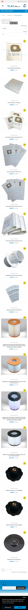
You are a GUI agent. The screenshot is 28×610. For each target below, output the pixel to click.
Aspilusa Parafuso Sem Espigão (14, 525)
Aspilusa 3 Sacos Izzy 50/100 (14, 310)
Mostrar (25, 31)
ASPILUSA (9, 15)
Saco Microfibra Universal (14, 68)
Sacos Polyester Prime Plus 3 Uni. (14, 206)
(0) (17, 66)
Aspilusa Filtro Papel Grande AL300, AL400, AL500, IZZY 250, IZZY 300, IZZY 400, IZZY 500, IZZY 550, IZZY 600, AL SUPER (14, 346)
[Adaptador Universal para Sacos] (14, 259)
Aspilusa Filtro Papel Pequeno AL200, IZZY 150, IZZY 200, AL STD (14, 382)
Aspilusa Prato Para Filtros (14, 559)
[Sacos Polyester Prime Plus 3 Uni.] (14, 190)
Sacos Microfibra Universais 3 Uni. (14, 137)
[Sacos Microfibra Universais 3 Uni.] (14, 121)
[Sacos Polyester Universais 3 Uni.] (14, 224)
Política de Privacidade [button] (8, 603)
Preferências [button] (8, 607)
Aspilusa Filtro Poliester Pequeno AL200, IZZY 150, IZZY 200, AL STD (14, 455)
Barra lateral (6, 20)
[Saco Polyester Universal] (14, 86)
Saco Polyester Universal (14, 102)
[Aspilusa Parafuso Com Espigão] (14, 474)
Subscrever (20, 588)
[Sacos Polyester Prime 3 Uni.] (14, 155)
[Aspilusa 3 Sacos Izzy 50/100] (14, 293)
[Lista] (13, 23)
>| (10, 570)
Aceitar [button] (20, 607)
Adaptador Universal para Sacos (14, 275)
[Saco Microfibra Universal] (14, 52)
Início (3, 15)
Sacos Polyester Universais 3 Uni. (14, 241)
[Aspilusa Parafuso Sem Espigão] (14, 508)
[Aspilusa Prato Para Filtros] (14, 543)
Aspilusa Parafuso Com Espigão (14, 490)
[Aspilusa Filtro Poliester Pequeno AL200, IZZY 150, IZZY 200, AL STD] (14, 438)
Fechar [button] (24, 597)
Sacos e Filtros (18, 15)
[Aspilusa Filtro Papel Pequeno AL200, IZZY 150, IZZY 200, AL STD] (14, 365)
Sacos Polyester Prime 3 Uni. (14, 171)
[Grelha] (11, 23)
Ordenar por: (24, 25)
